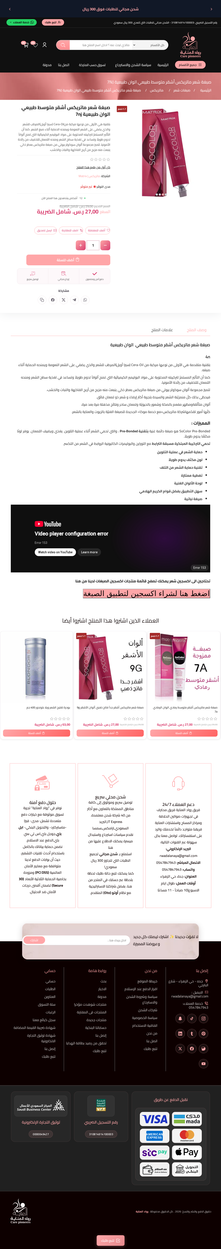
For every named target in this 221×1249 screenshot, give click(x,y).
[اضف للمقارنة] (5, 644)
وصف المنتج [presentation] (197, 329)
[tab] (194, 330)
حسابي (50, 981)
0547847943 (166, 862)
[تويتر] (180, 1048)
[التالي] (10, 9)
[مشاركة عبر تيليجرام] (74, 300)
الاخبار (102, 989)
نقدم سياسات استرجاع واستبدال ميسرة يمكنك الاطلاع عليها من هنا (110, 841)
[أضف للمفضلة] (5, 635)
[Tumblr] (192, 1033)
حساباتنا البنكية (95, 1027)
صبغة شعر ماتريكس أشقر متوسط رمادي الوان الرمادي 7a (185, 709)
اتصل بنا (63, 65)
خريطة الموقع (147, 981)
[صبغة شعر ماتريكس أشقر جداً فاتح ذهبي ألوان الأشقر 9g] (110, 667)
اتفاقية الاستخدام (144, 1025)
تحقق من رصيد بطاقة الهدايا (86, 1043)
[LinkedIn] (180, 1033)
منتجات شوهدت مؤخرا (90, 1004)
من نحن (152, 1033)
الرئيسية (163, 65)
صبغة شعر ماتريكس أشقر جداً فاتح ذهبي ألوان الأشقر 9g (110, 707)
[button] (166, 194)
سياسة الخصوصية (144, 1017)
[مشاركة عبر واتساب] (85, 300)
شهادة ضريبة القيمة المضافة (34, 1027)
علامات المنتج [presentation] (162, 329)
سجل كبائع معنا (44, 1020)
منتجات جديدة (96, 1020)
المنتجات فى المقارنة (91, 1012)
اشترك (34, 940)
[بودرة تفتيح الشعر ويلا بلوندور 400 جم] (36, 667)
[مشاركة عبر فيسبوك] (53, 300)
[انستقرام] (203, 1018)
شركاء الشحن (147, 1010)
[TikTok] (192, 1018)
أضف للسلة (65, 260)
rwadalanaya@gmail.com (178, 855)
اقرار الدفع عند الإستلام (141, 989)
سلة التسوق (46, 1004)
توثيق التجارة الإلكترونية (41, 1122)
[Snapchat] (180, 1018)
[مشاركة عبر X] (63, 300)
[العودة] (211, 9)
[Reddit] (203, 1048)
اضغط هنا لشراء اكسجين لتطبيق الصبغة (146, 593)
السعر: (104, 211)
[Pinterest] (203, 1033)
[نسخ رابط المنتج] (42, 300)
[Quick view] (5, 652)
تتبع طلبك (150, 1048)
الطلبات (50, 989)
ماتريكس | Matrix (89, 176)
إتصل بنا (100, 1035)
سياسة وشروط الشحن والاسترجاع (141, 999)
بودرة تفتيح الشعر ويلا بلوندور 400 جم (48, 707)
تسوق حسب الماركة (92, 65)
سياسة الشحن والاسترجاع (133, 65)
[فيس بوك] (192, 1048)
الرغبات (50, 1012)
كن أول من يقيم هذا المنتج (93, 167)
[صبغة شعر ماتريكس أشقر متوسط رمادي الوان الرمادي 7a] (184, 667)
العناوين (49, 996)
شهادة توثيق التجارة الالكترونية (41, 1038)
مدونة (47, 65)
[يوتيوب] (203, 1063)
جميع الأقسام (188, 65)
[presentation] (118, 156)
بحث (63, 45)
